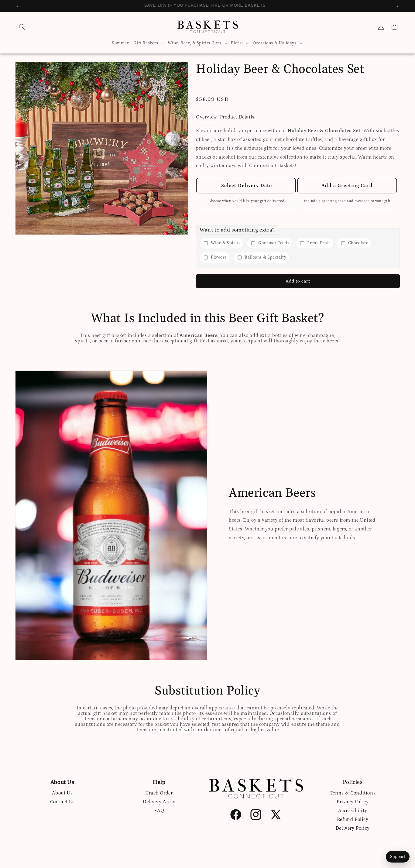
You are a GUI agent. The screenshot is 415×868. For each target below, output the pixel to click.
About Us (62, 793)
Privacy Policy (353, 802)
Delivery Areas (159, 802)
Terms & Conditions (353, 793)
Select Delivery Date (246, 185)
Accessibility (352, 810)
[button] (22, 26)
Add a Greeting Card (347, 185)
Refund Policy (353, 819)
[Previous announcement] (17, 6)
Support (397, 856)
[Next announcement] (397, 6)
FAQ (159, 810)
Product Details (237, 117)
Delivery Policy (353, 828)
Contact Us (62, 802)
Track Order (159, 793)
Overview (206, 117)
